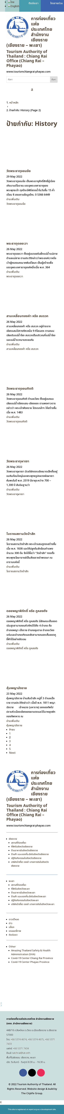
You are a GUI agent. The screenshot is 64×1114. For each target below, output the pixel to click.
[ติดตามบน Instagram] (41, 1073)
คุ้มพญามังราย (16, 688)
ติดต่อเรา (13, 935)
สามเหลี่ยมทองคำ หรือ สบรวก (27, 316)
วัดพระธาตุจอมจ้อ (18, 171)
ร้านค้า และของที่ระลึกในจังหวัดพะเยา (28, 896)
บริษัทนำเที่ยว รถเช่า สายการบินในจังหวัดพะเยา (32, 904)
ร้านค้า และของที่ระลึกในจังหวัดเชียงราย (30, 854)
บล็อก (11, 927)
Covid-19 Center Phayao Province (30, 962)
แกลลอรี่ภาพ (15, 931)
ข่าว (10, 923)
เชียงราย (13, 839)
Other (12, 946)
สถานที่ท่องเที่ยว (18, 843)
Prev (12, 730)
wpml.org (33, 1109)
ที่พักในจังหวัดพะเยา (20, 889)
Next (12, 753)
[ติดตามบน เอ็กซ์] (32, 1073)
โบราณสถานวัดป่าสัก (20, 533)
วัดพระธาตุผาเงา (17, 461)
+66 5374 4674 (19, 1039)
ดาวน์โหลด (14, 919)
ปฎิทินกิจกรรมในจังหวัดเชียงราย (26, 858)
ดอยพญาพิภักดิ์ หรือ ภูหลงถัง (26, 611)
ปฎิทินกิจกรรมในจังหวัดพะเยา (25, 900)
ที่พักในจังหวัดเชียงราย (21, 846)
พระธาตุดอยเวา (17, 243)
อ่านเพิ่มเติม (12, 199)
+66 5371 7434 (21, 1048)
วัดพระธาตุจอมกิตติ (19, 388)
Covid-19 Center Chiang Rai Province (32, 958)
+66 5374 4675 (36, 1039)
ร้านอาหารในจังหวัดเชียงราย (24, 850)
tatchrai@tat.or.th (21, 1053)
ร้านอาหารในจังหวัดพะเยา (23, 892)
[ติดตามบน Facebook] (23, 1073)
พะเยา (11, 881)
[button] (32, 1003)
